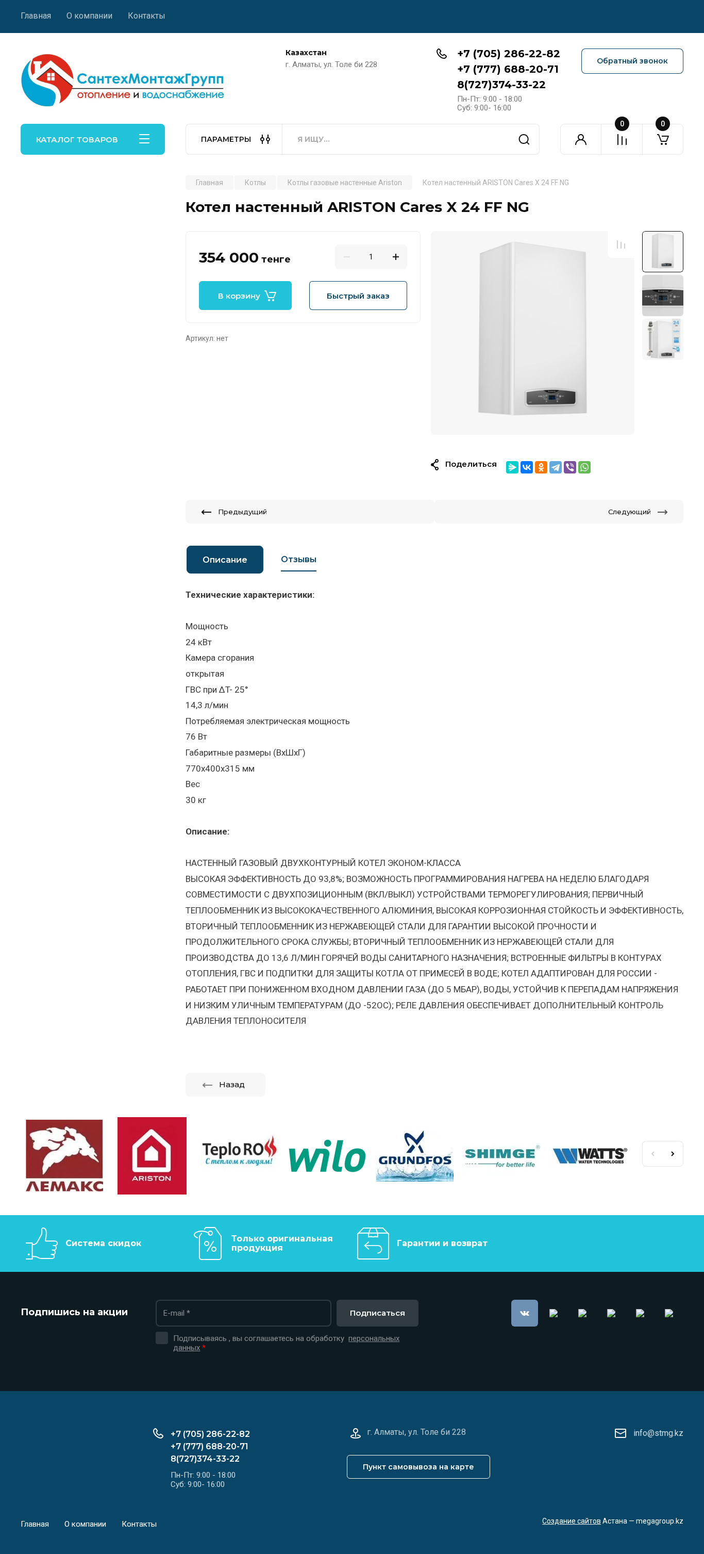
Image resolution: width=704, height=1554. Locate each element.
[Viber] (570, 467)
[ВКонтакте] (527, 467)
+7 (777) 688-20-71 (508, 69)
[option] (532, 333)
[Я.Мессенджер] (512, 467)
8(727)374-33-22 (501, 84)
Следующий (629, 512)
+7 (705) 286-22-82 (508, 53)
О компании (89, 16)
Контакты (146, 16)
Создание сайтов (571, 1521)
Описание (225, 560)
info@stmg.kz (658, 1433)
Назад (232, 1084)
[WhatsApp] (584, 467)
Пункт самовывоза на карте (418, 1466)
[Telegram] (555, 467)
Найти (524, 139)
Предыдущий (242, 512)
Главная (36, 16)
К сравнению (621, 244)
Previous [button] (652, 1154)
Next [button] (673, 1154)
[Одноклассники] (541, 467)
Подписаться (377, 1313)
